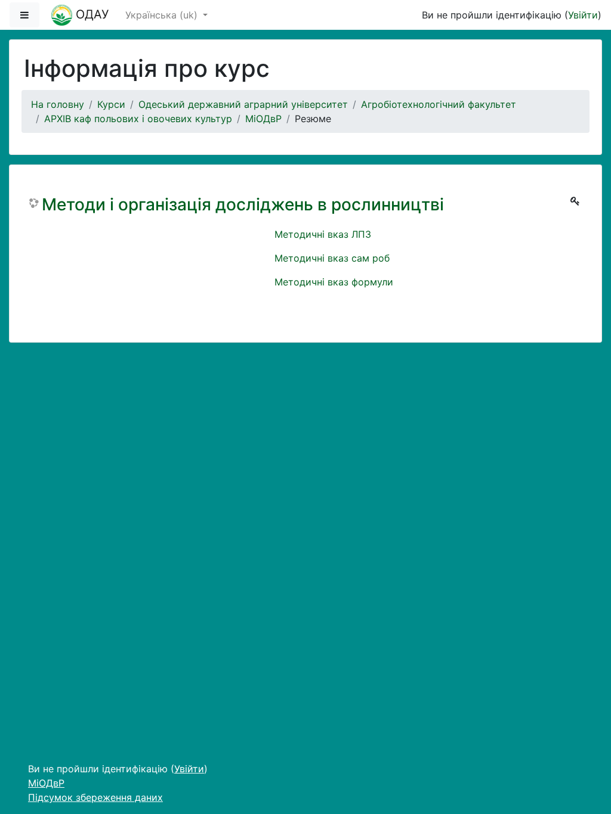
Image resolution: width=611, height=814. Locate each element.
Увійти (583, 15)
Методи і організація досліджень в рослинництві (243, 205)
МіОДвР (263, 119)
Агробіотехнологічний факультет (438, 104)
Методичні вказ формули (333, 282)
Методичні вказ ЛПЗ (322, 234)
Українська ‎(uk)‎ (162, 15)
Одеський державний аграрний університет (243, 104)
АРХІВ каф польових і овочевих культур (138, 119)
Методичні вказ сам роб (332, 258)
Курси (111, 104)
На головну (57, 104)
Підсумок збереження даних (95, 797)
